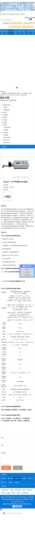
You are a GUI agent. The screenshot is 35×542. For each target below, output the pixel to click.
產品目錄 (11, 95)
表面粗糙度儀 (23, 95)
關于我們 (6, 32)
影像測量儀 (6, 110)
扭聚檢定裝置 (6, 105)
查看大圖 (16, 181)
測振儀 (5, 122)
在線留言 (28, 32)
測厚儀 (5, 117)
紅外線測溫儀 (6, 127)
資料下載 (24, 32)
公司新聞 (15, 32)
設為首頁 (27, 17)
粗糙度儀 (16, 95)
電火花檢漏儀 (6, 137)
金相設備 (5, 132)
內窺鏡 (5, 125)
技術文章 (19, 32)
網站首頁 (2, 32)
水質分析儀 (6, 140)
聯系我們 (33, 32)
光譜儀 (5, 107)
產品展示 (11, 32)
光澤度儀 (5, 130)
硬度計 (5, 112)
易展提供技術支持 (7, 504)
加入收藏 (32, 17)
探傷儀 (5, 120)
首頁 (6, 95)
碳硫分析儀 (6, 142)
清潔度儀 (5, 135)
